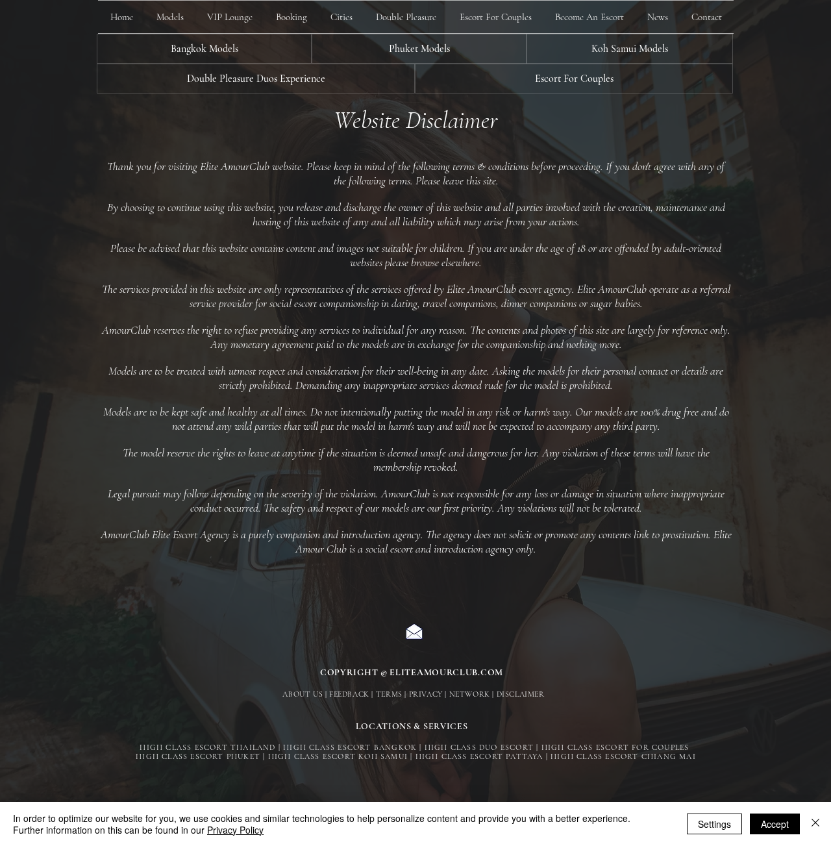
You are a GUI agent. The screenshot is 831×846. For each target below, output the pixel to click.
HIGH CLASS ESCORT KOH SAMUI (338, 756)
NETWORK (469, 694)
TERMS (389, 694)
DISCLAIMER (521, 694)
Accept (775, 823)
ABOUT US (302, 694)
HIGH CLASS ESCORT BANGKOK (350, 747)
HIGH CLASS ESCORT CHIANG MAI (623, 756)
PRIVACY (426, 694)
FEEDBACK (349, 694)
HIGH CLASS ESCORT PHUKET (198, 756)
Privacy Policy (235, 829)
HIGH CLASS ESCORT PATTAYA (479, 756)
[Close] (815, 824)
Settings (714, 823)
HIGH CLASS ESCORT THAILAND (207, 747)
